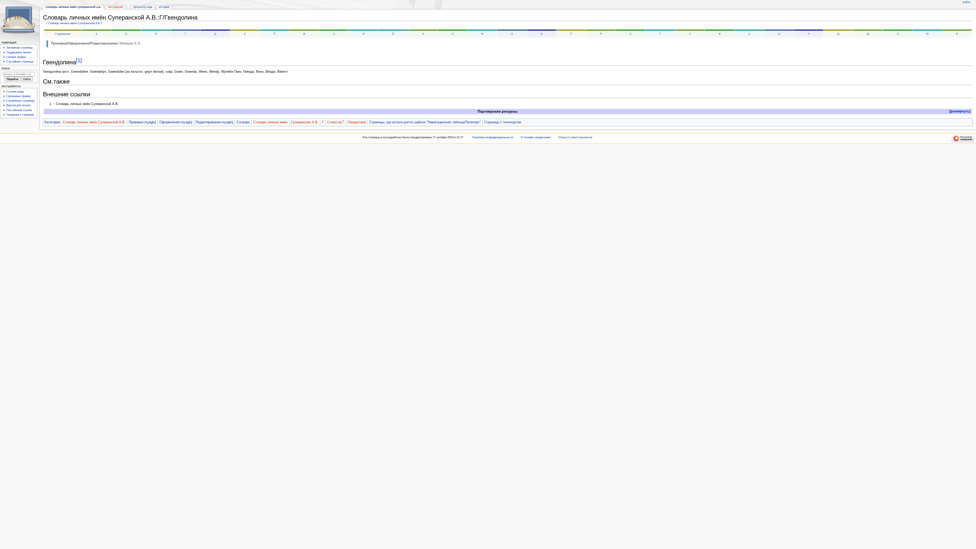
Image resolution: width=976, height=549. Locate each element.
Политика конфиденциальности (492, 137)
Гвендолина (357, 122)
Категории (52, 122)
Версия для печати (18, 105)
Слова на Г (335, 122)
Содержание (63, 33)
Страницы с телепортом (502, 122)
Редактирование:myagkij (214, 122)
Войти (966, 2)
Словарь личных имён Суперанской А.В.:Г (75, 23)
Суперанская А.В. (304, 122)
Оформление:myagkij (175, 122)
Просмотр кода (142, 6)
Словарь (243, 122)
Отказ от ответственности (575, 137)
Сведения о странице (20, 114)
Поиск (6, 68)
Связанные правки (18, 96)
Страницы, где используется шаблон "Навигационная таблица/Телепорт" (425, 122)
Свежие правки (16, 56)
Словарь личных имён (270, 122)
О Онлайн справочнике (536, 137)
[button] (960, 111)
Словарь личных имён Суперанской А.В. (94, 122)
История (164, 6)
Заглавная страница (19, 47)
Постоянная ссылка (19, 110)
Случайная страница (19, 61)
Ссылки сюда (15, 91)
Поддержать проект (19, 52)
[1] (79, 60)
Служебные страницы (20, 100)
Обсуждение (115, 6)
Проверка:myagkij (142, 122)
